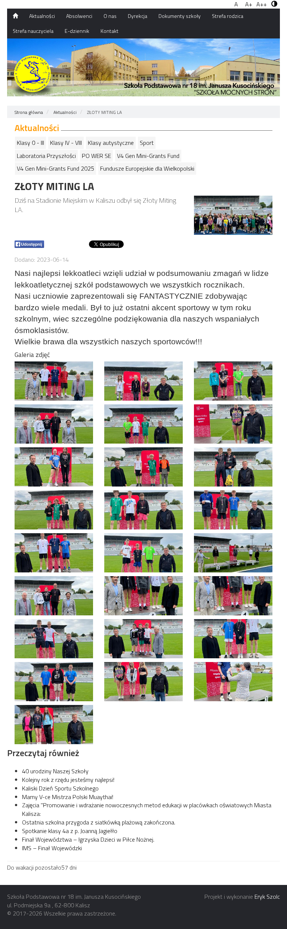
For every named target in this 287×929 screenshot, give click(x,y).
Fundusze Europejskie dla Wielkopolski (147, 168)
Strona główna (29, 112)
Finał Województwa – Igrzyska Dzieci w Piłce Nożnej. (88, 839)
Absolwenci (79, 16)
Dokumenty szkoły (179, 16)
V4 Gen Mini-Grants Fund (148, 155)
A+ (248, 4)
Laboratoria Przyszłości (46, 155)
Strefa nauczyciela (33, 31)
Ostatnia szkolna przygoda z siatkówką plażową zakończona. (98, 822)
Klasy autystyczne (111, 142)
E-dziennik (77, 31)
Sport (147, 142)
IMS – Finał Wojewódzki (52, 847)
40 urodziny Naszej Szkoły (55, 771)
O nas (110, 16)
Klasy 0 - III (30, 142)
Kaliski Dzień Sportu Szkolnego (60, 788)
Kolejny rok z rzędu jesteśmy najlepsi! (68, 779)
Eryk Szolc (267, 896)
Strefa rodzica (227, 16)
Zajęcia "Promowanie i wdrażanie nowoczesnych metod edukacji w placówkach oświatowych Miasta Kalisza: (146, 809)
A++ (261, 4)
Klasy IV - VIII (66, 142)
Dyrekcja (137, 16)
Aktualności (42, 16)
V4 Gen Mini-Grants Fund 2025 (55, 168)
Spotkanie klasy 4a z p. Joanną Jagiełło (69, 830)
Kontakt (109, 31)
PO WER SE (96, 155)
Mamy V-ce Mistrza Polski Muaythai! (67, 796)
